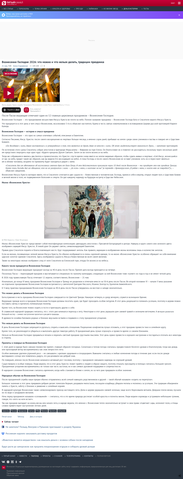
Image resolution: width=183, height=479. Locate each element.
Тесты (146, 9)
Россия (13, 411)
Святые (31, 411)
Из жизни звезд (111, 9)
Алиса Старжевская (20, 66)
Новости (23, 456)
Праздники (22, 411)
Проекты (46, 456)
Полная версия (103, 456)
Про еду (79, 9)
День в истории (131, 9)
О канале (58, 456)
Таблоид (35, 456)
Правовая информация (16, 471)
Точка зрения (41, 9)
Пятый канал (9, 456)
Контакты (88, 456)
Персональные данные (15, 473)
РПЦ (37, 411)
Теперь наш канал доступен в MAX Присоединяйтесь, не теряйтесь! (19, 15)
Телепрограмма (73, 456)
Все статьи (8, 9)
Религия (44, 411)
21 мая (4, 66)
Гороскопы (24, 9)
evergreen (62, 411)
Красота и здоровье (61, 9)
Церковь (5, 411)
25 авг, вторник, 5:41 (12, 4)
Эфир (173, 3)
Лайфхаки (93, 9)
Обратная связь (13, 475)
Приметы (52, 411)
